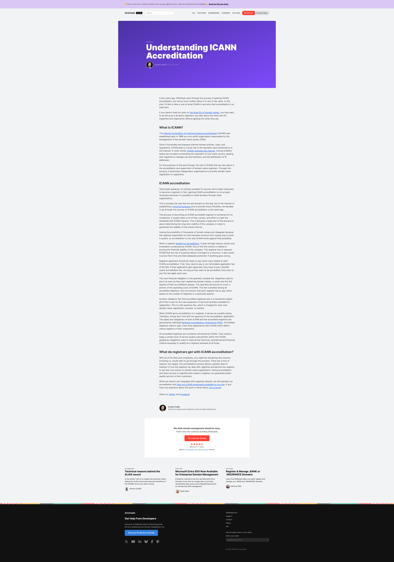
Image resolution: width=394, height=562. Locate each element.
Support (229, 516)
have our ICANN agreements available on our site (201, 384)
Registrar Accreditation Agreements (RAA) (202, 322)
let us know (215, 387)
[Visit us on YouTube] (133, 542)
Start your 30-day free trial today (141, 533)
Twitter (172, 394)
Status (228, 523)
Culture (236, 13)
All (193, 13)
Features (202, 13)
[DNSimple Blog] (134, 13)
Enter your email (232, 536)
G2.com (205, 449)
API (227, 526)
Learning (226, 13)
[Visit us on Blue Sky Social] (146, 542)
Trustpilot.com (192, 449)
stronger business (181, 206)
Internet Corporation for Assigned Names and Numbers (190, 133)
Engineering (213, 13)
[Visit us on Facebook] (152, 542)
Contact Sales (261, 13)
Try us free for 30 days (197, 438)
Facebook (185, 394)
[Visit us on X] (126, 542)
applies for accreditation (187, 243)
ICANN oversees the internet (201, 151)
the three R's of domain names (204, 112)
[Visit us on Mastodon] (157, 542)
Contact (229, 519)
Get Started (248, 13)
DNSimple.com (231, 513)
